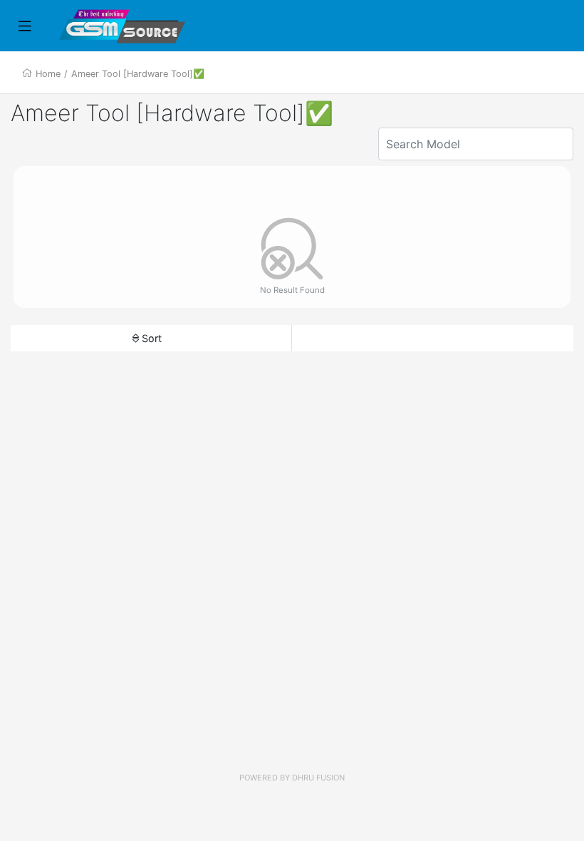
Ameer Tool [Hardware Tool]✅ (137, 73)
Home (48, 73)
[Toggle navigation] (25, 26)
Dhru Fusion (318, 778)
